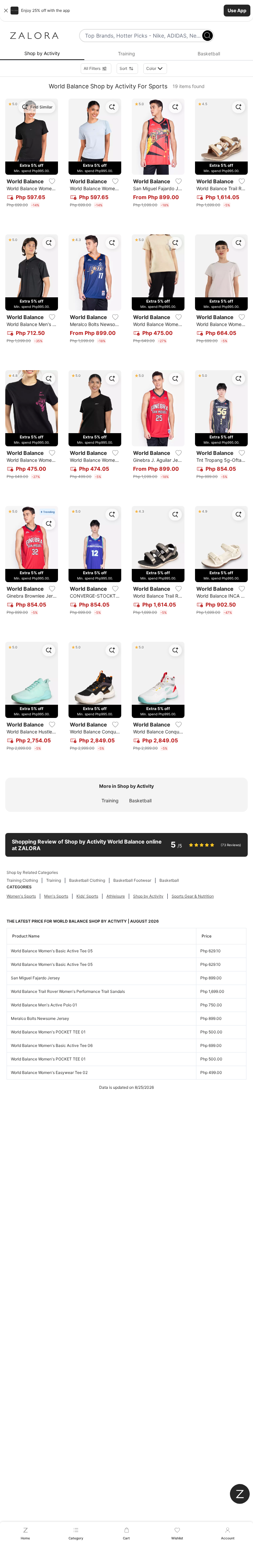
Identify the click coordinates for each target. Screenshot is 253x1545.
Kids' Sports (87, 896)
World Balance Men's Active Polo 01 (44, 1004)
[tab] (42, 53)
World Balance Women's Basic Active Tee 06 (52, 1045)
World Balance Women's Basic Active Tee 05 (52, 950)
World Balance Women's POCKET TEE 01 (48, 1031)
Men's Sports (56, 896)
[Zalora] (34, 35)
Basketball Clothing (87, 880)
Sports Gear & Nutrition (193, 896)
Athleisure (115, 896)
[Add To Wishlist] (52, 181)
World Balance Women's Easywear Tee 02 (49, 1072)
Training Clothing (22, 880)
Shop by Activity (148, 896)
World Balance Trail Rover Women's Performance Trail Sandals (68, 991)
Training (110, 800)
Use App (237, 10)
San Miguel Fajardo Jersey (35, 977)
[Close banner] (6, 10)
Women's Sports (21, 896)
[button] (126, 10)
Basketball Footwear (132, 880)
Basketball (140, 800)
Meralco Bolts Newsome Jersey (40, 1018)
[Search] (207, 35)
